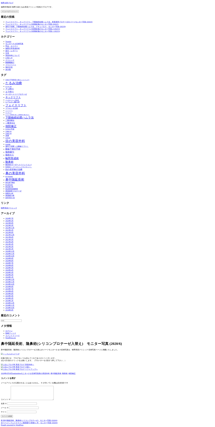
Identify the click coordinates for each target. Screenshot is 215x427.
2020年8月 (9, 261)
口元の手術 (9, 129)
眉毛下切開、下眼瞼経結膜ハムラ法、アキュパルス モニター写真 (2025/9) (35, 27)
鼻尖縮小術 (9, 187)
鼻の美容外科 (15, 173)
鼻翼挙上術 (9, 193)
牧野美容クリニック (9, 208)
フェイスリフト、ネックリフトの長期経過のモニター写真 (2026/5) (31, 24)
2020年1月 (9, 277)
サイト (3, 412)
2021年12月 (9, 235)
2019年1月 (9, 301)
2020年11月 (9, 254)
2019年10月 (9, 284)
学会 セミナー (11, 46)
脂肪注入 (9, 155)
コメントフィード (12, 336)
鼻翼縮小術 (9, 195)
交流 (7, 53)
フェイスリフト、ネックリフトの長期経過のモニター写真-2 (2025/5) (32, 29)
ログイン (9, 331)
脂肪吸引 (9, 152)
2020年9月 (9, 258)
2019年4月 (9, 294)
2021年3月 (9, 244)
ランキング (8, 112)
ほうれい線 (8, 86)
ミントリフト (9, 110)
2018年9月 (9, 310)
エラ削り (9, 92)
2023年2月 (9, 230)
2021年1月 (9, 249)
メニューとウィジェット (10, 11)
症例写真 (7, 138)
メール (5, 408)
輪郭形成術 (12, 158)
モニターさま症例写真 (14, 44)
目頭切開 (7, 144)
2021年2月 (9, 247)
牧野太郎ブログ (7, 3)
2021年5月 (9, 240)
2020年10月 (9, 256)
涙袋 (7, 135)
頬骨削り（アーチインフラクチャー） (18, 167)
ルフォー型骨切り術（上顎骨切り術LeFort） (17, 114)
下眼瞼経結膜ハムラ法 (19, 117)
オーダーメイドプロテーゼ (16, 94)
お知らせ (9, 58)
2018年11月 (9, 305)
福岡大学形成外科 (12, 48)
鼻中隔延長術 (14, 179)
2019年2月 (9, 298)
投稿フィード (10, 333)
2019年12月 (9, 279)
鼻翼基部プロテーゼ (13, 191)
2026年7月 (9, 218)
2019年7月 (9, 289)
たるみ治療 (13, 83)
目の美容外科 (15, 141)
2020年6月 (9, 265)
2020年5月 (9, 268)
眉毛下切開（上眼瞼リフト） (17, 146)
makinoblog (17, 373)
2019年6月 (9, 291)
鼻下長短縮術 (9, 176)
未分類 (8, 70)
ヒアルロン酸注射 (12, 102)
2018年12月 (9, 303)
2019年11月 (9, 282)
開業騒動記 (9, 62)
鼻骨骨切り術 (10, 198)
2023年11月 (9, 228)
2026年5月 (9, 221)
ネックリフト (13, 97)
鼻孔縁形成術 (9, 184)
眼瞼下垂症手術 (12, 149)
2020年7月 (9, 263)
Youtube (8, 42)
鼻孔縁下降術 (10, 182)
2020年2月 (9, 275)
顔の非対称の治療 (13, 169)
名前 (4, 404)
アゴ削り (9, 89)
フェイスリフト (16, 105)
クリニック (9, 60)
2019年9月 (9, 287)
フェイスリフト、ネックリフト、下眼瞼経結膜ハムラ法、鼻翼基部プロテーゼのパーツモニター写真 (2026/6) (48, 22)
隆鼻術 (9, 161)
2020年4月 (9, 270)
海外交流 (9, 67)
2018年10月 (9, 308)
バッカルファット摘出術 (12, 100)
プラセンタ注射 (11, 108)
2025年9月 (9, 223)
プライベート (10, 65)
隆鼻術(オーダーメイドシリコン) (18, 165)
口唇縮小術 (8, 131)
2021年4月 (9, 242)
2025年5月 (9, 225)
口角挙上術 (8, 133)
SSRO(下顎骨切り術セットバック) (17, 80)
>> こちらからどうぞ (11, 354)
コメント (5, 399)
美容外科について (12, 55)
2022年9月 (9, 232)
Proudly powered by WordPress (12, 425)
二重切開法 (9, 120)
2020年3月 (9, 272)
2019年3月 (9, 296)
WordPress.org (10, 338)
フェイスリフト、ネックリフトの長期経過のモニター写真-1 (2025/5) (32, 31)
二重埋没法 (10, 123)
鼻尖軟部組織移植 (11, 189)
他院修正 (11, 126)
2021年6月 (9, 237)
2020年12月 (9, 251)
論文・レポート (11, 51)
